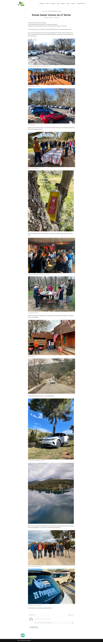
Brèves (47, 3)
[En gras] (35, 622)
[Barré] (40, 622)
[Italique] (37, 622)
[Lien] (48, 622)
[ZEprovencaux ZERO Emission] (21, 3)
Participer (63, 3)
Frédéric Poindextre (49, 17)
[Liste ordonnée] (42, 622)
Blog (58, 3)
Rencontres (53, 3)
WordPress (28, 640)
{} (50, 622)
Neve (19, 640)
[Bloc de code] (47, 622)
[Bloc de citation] (45, 622)
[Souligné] (38, 622)
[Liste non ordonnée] (43, 622)
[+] (52, 622)
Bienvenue (42, 3)
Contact (68, 3)
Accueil (43, 11)
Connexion (71, 614)
